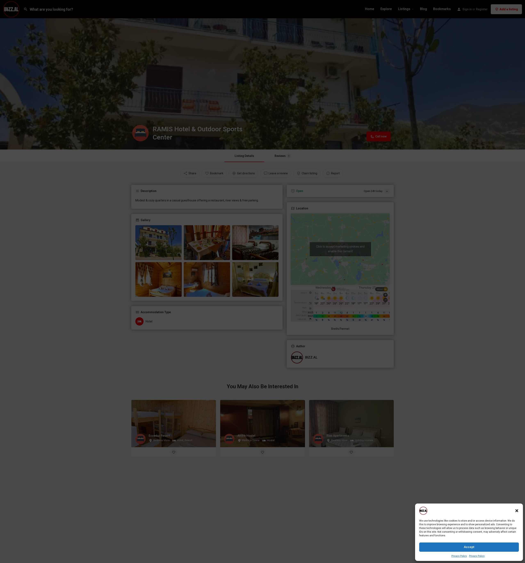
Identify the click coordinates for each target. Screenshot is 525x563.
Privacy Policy (459, 556)
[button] (517, 511)
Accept (469, 547)
